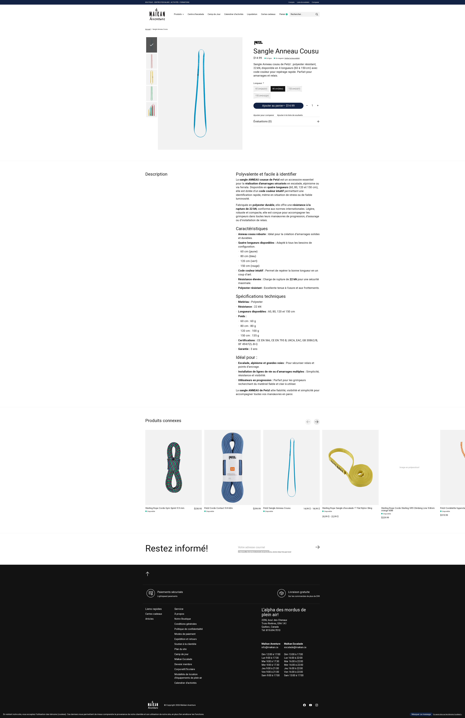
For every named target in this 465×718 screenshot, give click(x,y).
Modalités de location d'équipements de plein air (188, 676)
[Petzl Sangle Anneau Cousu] (291, 467)
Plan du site (180, 649)
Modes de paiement (185, 634)
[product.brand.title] (286, 43)
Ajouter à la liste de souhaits (290, 115)
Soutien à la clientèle (185, 644)
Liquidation (252, 14)
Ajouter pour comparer (263, 115)
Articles (149, 619)
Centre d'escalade (196, 14)
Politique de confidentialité (188, 629)
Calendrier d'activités (233, 14)
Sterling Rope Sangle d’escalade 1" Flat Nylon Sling (347, 508)
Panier (284, 14)
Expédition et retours (185, 639)
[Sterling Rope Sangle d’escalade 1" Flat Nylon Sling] (350, 467)
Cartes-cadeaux (268, 14)
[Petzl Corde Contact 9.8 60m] (232, 467)
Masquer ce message (421, 714)
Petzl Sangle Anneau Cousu (277, 508)
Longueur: (258, 83)
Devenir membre (183, 664)
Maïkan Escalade (183, 659)
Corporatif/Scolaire (184, 669)
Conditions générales (185, 624)
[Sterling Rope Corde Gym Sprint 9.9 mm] (173, 467)
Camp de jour (181, 654)
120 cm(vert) (294, 88)
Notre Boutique (182, 619)
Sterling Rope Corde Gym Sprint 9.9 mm (164, 508)
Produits (178, 14)
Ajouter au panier (278, 106)
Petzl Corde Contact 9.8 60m (218, 508)
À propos (179, 614)
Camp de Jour (214, 14)
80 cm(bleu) (277, 88)
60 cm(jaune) (261, 88)
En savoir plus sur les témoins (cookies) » (447, 714)
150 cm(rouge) (262, 95)
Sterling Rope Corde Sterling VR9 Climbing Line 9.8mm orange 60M (408, 509)
